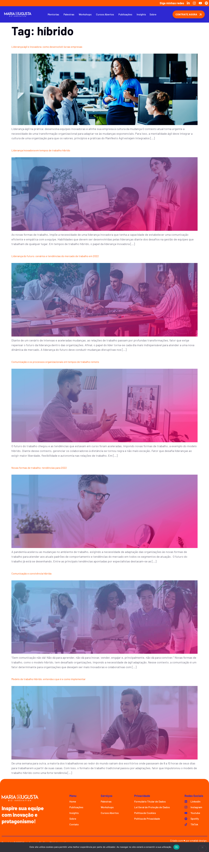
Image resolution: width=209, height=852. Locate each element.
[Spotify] (206, 3)
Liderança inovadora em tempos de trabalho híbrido (40, 150)
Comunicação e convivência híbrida (31, 573)
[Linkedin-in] (188, 3)
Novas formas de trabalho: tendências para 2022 (39, 467)
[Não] (202, 848)
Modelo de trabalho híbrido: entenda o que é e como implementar (48, 679)
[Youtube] (200, 3)
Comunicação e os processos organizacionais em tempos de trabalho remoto (55, 361)
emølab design (198, 840)
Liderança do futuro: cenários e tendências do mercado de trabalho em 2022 (55, 256)
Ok (176, 847)
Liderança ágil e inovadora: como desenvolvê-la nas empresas (46, 46)
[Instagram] (194, 3)
